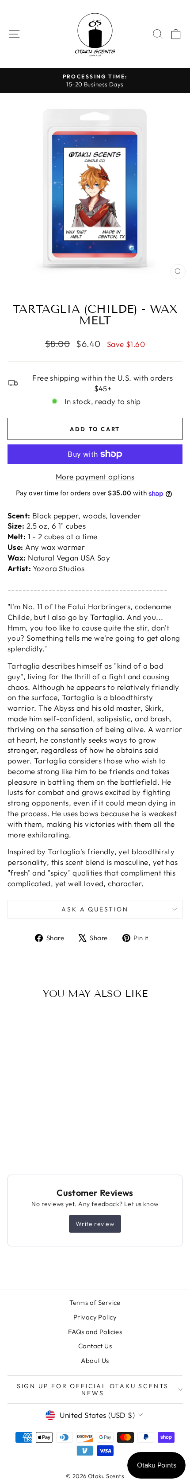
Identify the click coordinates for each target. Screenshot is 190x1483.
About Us (95, 1360)
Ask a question (94, 909)
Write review (95, 1224)
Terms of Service (95, 1302)
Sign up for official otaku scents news (93, 1389)
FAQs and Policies (95, 1331)
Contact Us (95, 1346)
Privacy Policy (95, 1317)
